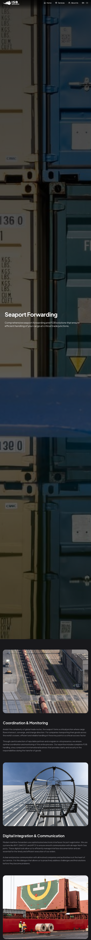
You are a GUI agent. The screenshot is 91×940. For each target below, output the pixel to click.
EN (83, 3)
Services (61, 3)
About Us (74, 3)
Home (49, 3)
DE (87, 3)
